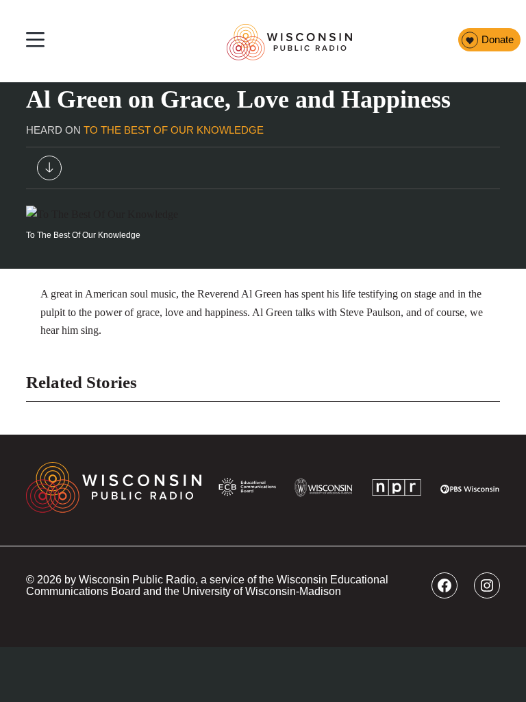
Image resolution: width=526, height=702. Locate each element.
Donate (497, 39)
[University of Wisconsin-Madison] (323, 490)
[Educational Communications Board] (247, 490)
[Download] (49, 170)
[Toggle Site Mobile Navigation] (35, 41)
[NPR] (396, 490)
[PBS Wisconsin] (469, 490)
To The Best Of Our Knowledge (174, 130)
